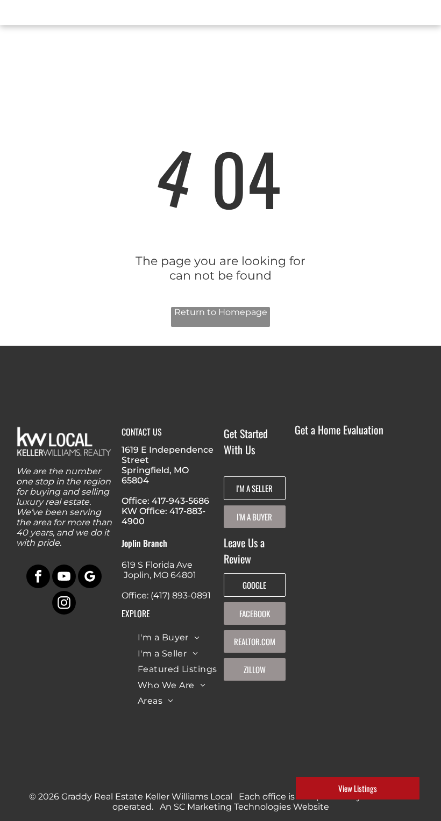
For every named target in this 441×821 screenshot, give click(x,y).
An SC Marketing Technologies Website (244, 807)
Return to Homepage (220, 312)
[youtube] (64, 578)
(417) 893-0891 (181, 595)
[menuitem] (169, 637)
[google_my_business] (90, 578)
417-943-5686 (180, 501)
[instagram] (64, 604)
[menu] (24, 15)
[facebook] (38, 578)
